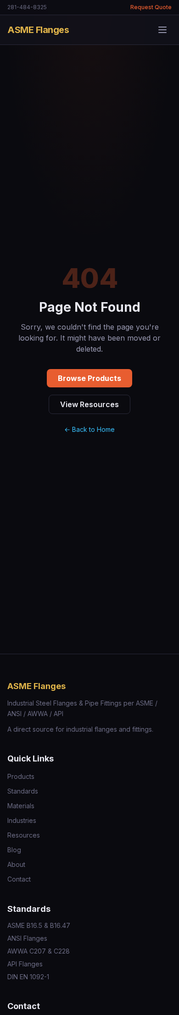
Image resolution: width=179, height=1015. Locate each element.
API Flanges (25, 964)
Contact (19, 879)
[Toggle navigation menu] (162, 30)
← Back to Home (89, 429)
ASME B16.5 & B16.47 (38, 925)
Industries (21, 820)
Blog (14, 850)
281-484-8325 (27, 7)
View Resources (89, 404)
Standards (22, 791)
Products (20, 776)
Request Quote (151, 7)
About (16, 864)
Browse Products (89, 378)
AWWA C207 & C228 (38, 951)
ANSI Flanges (27, 938)
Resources (23, 835)
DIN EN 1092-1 (28, 977)
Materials (20, 806)
